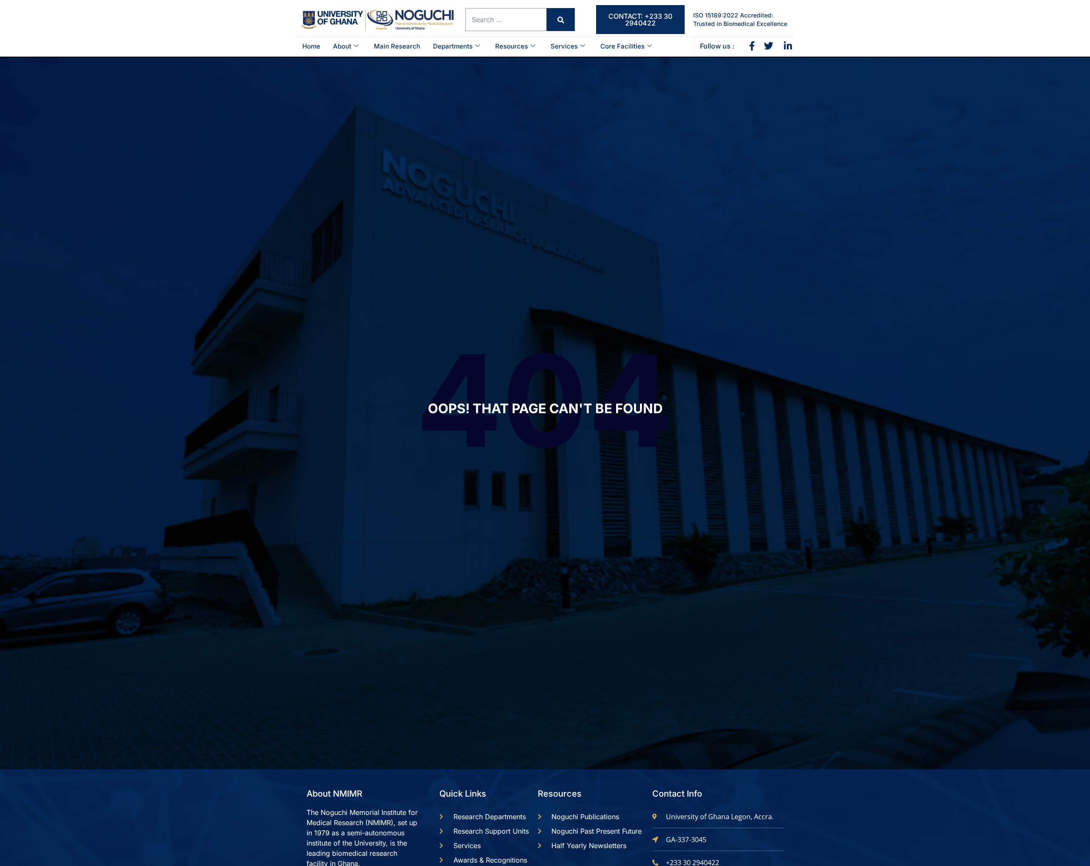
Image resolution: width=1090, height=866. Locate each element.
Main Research (397, 46)
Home (311, 46)
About (342, 46)
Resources (511, 46)
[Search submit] (561, 19)
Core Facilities (622, 46)
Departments (453, 46)
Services (564, 46)
